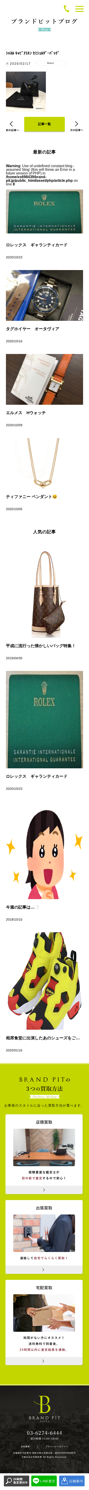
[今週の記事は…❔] (44, 850)
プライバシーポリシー (56, 1447)
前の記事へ (12, 126)
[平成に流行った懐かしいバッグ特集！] (44, 589)
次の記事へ (76, 126)
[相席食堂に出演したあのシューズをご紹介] (44, 981)
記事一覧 (44, 124)
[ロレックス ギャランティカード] (44, 719)
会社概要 (25, 1447)
